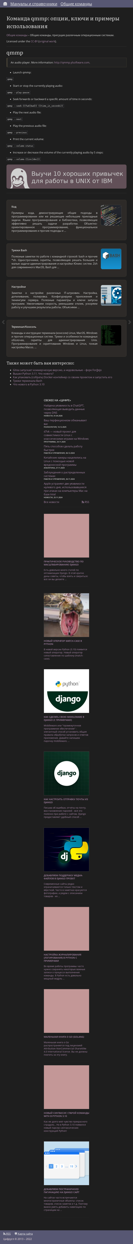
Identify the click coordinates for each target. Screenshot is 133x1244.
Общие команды (76, 3)
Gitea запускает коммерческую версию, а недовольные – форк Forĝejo (57, 370)
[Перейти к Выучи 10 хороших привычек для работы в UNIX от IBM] (66, 177)
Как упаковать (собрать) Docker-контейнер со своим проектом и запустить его (62, 377)
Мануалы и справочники (33, 3)
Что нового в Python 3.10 (28, 384)
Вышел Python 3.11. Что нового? (33, 373)
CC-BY (34, 41)
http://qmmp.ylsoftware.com (71, 62)
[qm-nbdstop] (130, 199)
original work (47, 41)
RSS (86, 502)
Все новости (51, 502)
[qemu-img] (3, 199)
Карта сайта (25, 1234)
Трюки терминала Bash (27, 381)
